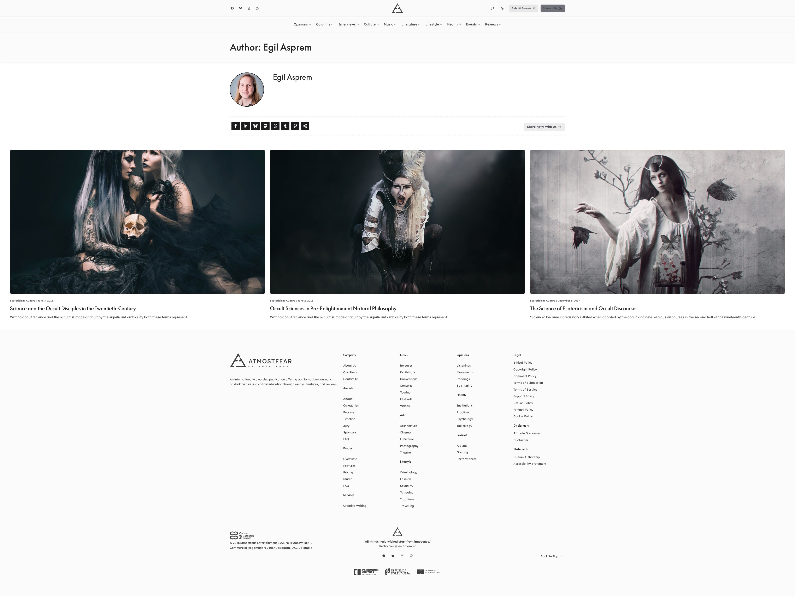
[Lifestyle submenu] (441, 24)
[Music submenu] (395, 24)
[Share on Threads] (275, 126)
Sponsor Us (550, 8)
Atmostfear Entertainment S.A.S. (262, 543)
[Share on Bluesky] (255, 126)
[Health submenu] (460, 24)
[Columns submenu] (332, 24)
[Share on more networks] (305, 126)
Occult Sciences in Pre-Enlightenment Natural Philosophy (333, 308)
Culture (30, 300)
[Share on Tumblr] (285, 126)
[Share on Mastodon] (265, 126)
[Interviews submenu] (358, 24)
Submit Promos (521, 8)
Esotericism (17, 300)
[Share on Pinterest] (295, 126)
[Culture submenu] (377, 24)
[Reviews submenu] (500, 24)
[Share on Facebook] (235, 126)
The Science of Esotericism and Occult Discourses (583, 308)
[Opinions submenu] (310, 24)
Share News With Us (541, 127)
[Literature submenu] (419, 24)
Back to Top (549, 556)
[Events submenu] (479, 24)
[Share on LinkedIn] (245, 126)
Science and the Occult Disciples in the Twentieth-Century (73, 308)
